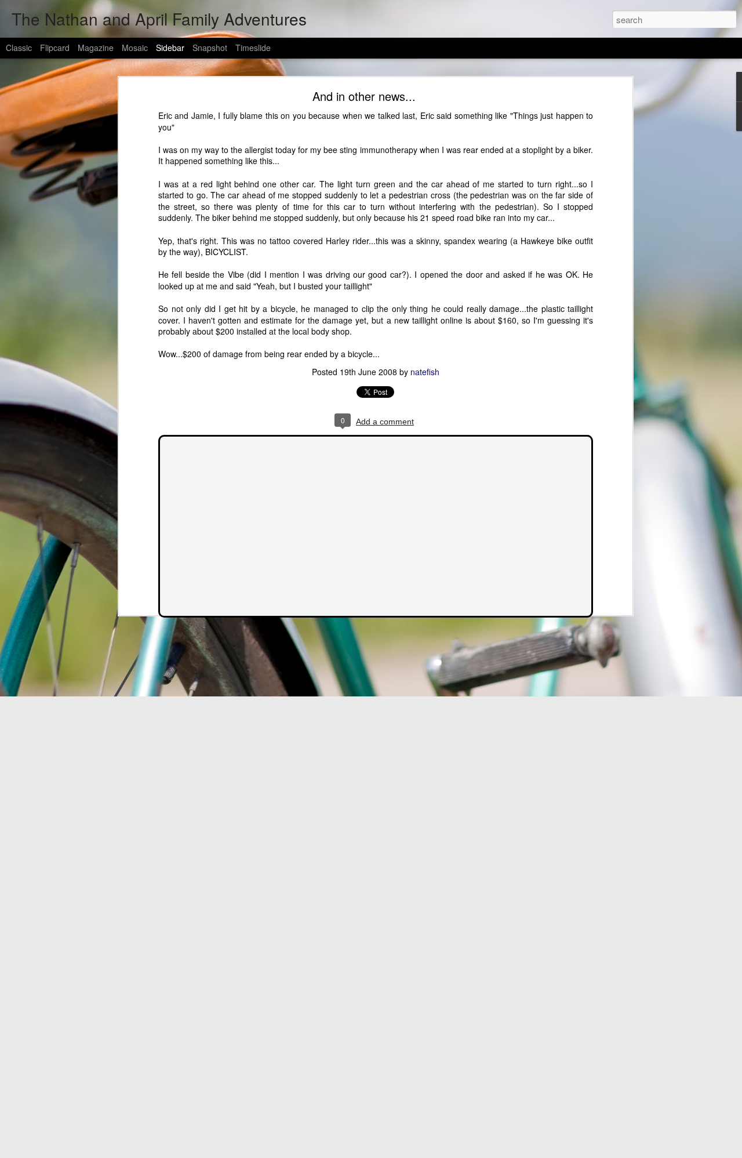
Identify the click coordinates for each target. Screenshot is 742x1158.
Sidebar (170, 47)
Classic (19, 47)
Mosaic (135, 47)
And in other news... (364, 96)
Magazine (96, 47)
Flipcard (55, 47)
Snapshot (209, 47)
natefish (424, 371)
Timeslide (253, 47)
